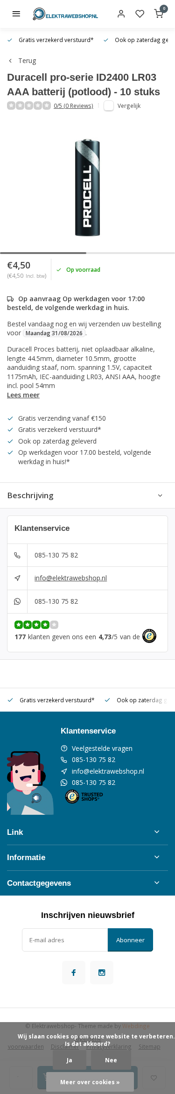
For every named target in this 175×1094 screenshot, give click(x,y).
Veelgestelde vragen (102, 748)
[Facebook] (73, 972)
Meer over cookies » (90, 1082)
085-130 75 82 (56, 555)
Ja (69, 1060)
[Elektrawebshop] (65, 14)
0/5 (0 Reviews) (73, 105)
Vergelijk (129, 105)
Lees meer (23, 394)
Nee (111, 1060)
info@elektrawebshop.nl (71, 577)
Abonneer (130, 940)
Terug (27, 60)
